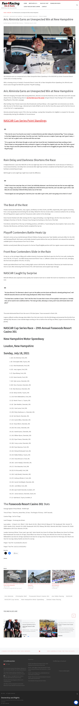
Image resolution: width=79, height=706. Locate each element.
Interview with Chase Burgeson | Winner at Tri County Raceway (13, 680)
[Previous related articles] (70, 615)
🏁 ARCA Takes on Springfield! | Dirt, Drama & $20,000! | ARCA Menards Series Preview (13, 676)
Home (5, 12)
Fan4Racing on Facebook (59, 661)
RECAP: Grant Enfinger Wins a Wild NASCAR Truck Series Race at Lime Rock (38, 673)
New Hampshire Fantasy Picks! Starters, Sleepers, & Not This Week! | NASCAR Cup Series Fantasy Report (15, 669)
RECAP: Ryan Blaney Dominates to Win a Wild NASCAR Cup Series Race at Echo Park (38, 664)
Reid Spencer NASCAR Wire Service (14, 23)
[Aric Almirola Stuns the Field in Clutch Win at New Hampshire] (39, 576)
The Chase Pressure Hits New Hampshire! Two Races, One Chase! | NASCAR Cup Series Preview (14, 673)
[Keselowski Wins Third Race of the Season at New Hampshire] (63, 576)
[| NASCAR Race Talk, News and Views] (10, 3)
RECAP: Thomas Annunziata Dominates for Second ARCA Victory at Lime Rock (39, 677)
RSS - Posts (7, 664)
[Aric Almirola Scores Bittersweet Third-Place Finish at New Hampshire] (15, 576)
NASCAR (9, 12)
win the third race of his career (35, 98)
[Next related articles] (73, 615)
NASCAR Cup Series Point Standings (25, 120)
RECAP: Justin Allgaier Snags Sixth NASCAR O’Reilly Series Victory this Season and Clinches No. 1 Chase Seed (39, 669)
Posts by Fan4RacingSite (64, 671)
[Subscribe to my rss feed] (77, 694)
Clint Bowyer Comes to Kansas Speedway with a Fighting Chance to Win (28, 624)
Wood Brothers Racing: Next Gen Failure (37, 680)
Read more (30, 659)
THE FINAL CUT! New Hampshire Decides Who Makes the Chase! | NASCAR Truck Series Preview (14, 684)
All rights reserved (5, 703)
